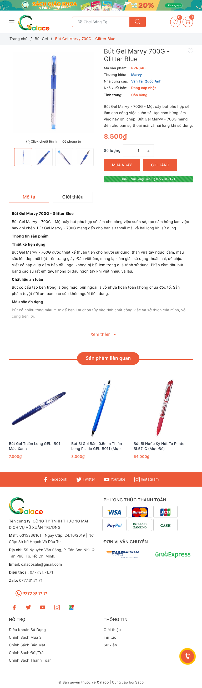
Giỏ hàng (160, 165)
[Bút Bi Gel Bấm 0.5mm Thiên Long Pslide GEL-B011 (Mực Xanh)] (101, 408)
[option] (53, 92)
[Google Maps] (71, 607)
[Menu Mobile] (12, 21)
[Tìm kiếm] (137, 22)
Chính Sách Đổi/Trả (26, 653)
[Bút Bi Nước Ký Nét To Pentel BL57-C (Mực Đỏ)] (163, 408)
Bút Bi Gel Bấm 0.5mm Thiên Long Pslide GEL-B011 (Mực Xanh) (96, 446)
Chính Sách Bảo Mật (27, 645)
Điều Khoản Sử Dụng (27, 630)
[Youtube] (42, 607)
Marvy (136, 75)
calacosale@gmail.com (41, 564)
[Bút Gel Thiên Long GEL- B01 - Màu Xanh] (39, 408)
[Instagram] (57, 607)
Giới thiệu (112, 630)
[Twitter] (28, 607)
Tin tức (110, 637)
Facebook (57, 479)
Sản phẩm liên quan (108, 358)
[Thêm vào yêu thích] (190, 50)
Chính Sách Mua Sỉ (26, 637)
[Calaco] (101, 5)
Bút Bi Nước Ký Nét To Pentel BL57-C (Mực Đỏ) (159, 446)
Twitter (88, 479)
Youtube (117, 479)
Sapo (139, 682)
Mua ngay (122, 165)
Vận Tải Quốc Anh (146, 81)
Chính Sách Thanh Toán (30, 660)
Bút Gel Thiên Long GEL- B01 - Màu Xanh (36, 446)
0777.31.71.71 (41, 572)
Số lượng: (113, 150)
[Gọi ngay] (187, 656)
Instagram (149, 479)
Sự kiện (110, 645)
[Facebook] (14, 607)
